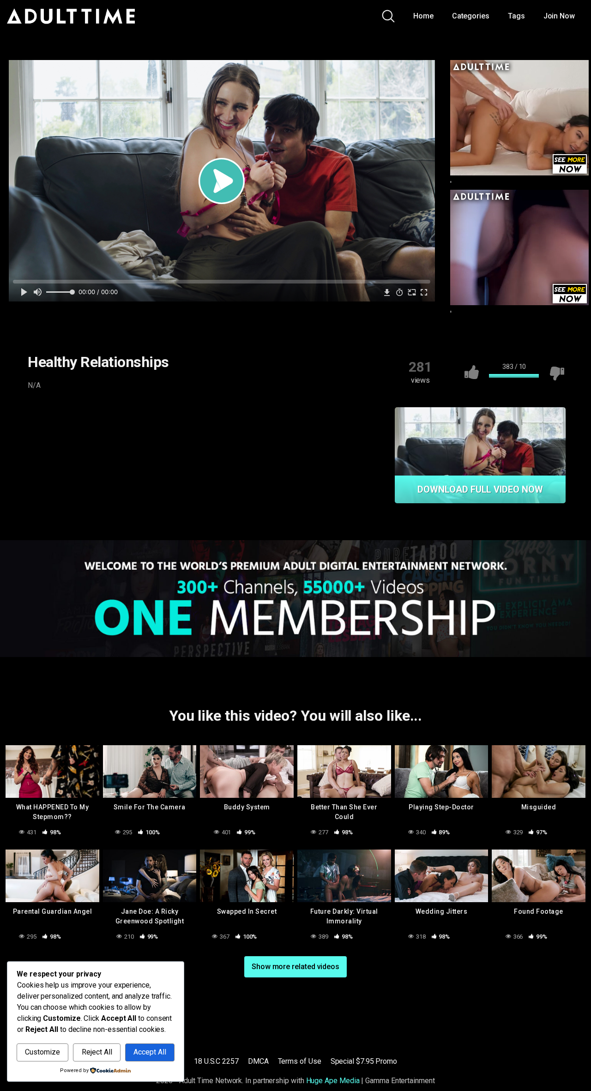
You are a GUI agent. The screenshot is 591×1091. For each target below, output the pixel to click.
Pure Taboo (56, 412)
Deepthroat (152, 412)
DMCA (258, 1061)
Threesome (103, 430)
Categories (470, 16)
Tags (516, 16)
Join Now (559, 16)
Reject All (97, 1052)
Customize (42, 1052)
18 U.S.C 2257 (216, 1061)
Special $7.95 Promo (364, 1061)
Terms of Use (299, 1061)
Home (423, 16)
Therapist (52, 430)
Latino (197, 412)
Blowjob (104, 412)
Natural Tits (244, 412)
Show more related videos (295, 966)
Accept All (149, 1052)
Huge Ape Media (333, 1080)
